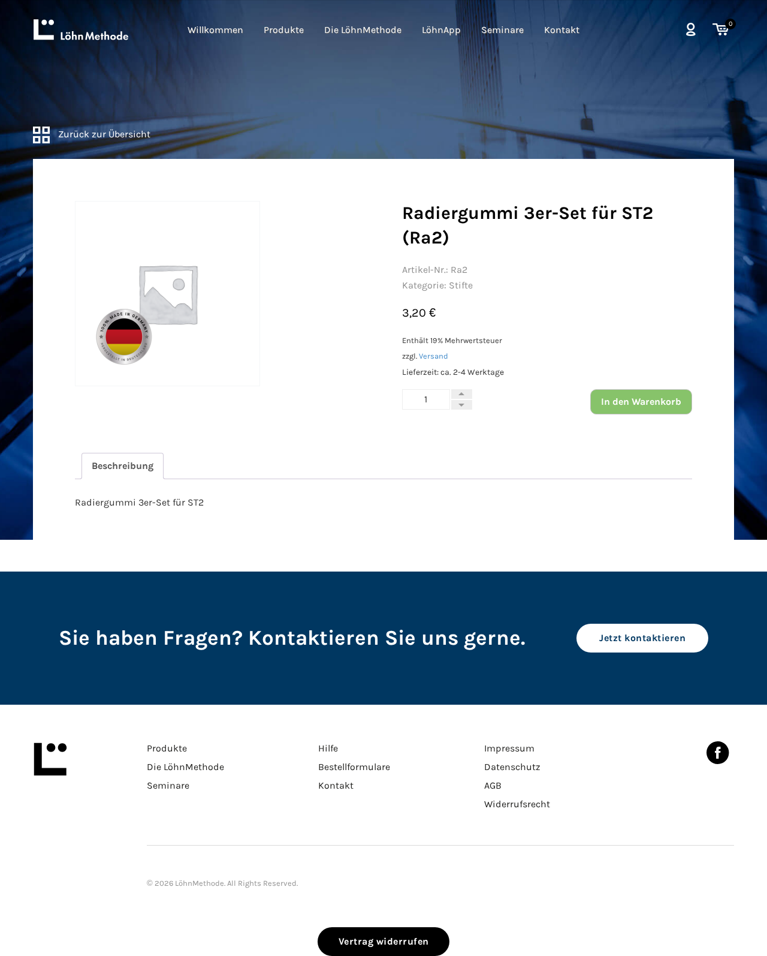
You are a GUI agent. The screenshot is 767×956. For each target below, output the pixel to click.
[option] (167, 294)
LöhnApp (441, 29)
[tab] (122, 466)
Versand (433, 355)
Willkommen (215, 29)
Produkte (284, 29)
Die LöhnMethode (362, 29)
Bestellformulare (354, 766)
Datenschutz (512, 766)
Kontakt (561, 29)
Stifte (461, 285)
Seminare (502, 29)
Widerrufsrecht (517, 804)
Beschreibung (122, 465)
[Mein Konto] (690, 29)
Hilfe (328, 748)
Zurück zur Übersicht (103, 134)
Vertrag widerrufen (384, 941)
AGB (493, 785)
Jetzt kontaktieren (642, 638)
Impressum (509, 748)
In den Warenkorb (641, 401)
